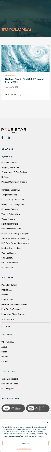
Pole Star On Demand (11, 309)
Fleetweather (7, 267)
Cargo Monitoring (9, 194)
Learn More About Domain (13, 314)
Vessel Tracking (8, 219)
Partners (5, 356)
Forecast (10, 76)
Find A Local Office (9, 383)
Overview (5, 326)
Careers (4, 361)
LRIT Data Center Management (15, 243)
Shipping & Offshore (10, 167)
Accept (25, 443)
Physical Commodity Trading (14, 182)
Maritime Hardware (9, 224)
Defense (5, 177)
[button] (47, 422)
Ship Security (7, 258)
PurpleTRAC (6, 290)
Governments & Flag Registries (14, 172)
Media (4, 351)
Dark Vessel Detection (11, 228)
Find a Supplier (7, 388)
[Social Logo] (2, 137)
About (4, 347)
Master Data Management (12, 204)
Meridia (4, 294)
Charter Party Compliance (12, 199)
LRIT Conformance (9, 262)
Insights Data (7, 299)
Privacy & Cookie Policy (24, 449)
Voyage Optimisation (10, 214)
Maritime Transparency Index (14, 304)
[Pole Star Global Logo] (13, 130)
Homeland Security (9, 209)
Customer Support (9, 379)
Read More (11, 95)
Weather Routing (8, 253)
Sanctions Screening (10, 190)
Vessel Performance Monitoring (15, 238)
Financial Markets (9, 162)
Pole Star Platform (9, 285)
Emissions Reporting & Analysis (15, 233)
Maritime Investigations (11, 248)
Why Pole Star (7, 342)
